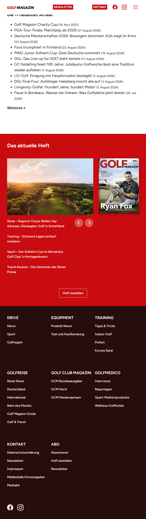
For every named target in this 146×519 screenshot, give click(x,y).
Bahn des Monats (19, 406)
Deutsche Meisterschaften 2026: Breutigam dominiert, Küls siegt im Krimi (75, 36)
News (11, 326)
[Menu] (135, 7)
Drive (13, 317)
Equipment (62, 317)
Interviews (102, 381)
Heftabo (99, 7)
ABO (55, 444)
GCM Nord (59, 389)
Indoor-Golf (103, 334)
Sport (11, 334)
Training (104, 317)
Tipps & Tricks (105, 326)
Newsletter (63, 7)
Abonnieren (59, 452)
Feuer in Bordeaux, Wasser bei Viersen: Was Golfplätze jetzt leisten (69, 92)
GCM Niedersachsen (66, 397)
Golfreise (17, 372)
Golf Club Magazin (71, 372)
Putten (100, 342)
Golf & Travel (16, 422)
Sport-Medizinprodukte (112, 397)
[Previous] (79, 223)
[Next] (89, 223)
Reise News (15, 381)
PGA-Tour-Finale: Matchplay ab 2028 (45, 30)
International (16, 397)
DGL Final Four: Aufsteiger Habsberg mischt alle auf (57, 81)
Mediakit (13, 485)
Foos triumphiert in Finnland (37, 47)
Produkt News (61, 326)
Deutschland (16, 389)
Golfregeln (15, 342)
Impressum (15, 469)
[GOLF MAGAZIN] (20, 7)
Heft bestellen (73, 293)
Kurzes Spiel (104, 350)
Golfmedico (107, 372)
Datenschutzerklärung (23, 452)
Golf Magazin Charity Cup (36, 24)
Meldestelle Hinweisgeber (26, 477)
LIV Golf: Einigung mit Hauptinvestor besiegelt (53, 75)
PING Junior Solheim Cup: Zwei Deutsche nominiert (57, 53)
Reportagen (103, 389)
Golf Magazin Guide (21, 414)
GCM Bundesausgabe (66, 381)
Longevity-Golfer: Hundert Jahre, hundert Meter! (54, 87)
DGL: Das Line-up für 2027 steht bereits (47, 58)
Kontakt (16, 444)
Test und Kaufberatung (67, 334)
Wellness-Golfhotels (109, 406)
